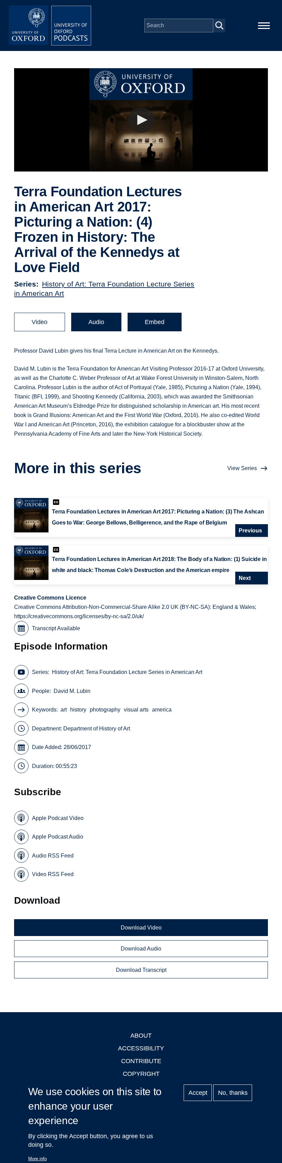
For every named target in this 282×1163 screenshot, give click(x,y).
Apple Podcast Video (58, 818)
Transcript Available (56, 628)
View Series (242, 468)
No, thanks (233, 1092)
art (64, 710)
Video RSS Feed (53, 874)
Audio (96, 322)
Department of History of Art (96, 728)
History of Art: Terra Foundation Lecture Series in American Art (127, 672)
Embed (154, 322)
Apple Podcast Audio (57, 837)
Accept (197, 1092)
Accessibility (141, 1048)
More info (37, 1158)
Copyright (141, 1073)
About (141, 1035)
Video (39, 322)
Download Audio (141, 949)
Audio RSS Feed (53, 856)
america (162, 710)
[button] (141, 120)
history (78, 710)
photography (105, 710)
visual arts (136, 710)
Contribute (141, 1061)
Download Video (141, 928)
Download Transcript (141, 970)
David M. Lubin (72, 691)
